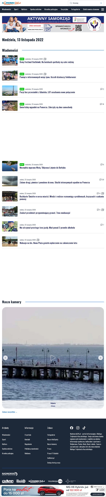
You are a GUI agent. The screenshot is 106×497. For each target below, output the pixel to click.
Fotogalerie (75, 9)
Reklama (27, 453)
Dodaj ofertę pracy (53, 462)
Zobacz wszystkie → (9, 412)
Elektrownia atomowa (91, 9)
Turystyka (64, 9)
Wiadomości (6, 9)
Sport (16, 9)
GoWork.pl (50, 458)
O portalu (28, 435)
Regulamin (28, 444)
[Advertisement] (53, 137)
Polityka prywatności (31, 448)
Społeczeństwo (35, 9)
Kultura (24, 9)
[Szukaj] (101, 3)
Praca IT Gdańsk (52, 453)
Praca (49, 448)
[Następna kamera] (100, 357)
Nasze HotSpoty (52, 439)
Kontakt (27, 439)
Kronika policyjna (51, 9)
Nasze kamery (52, 444)
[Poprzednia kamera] (5, 357)
